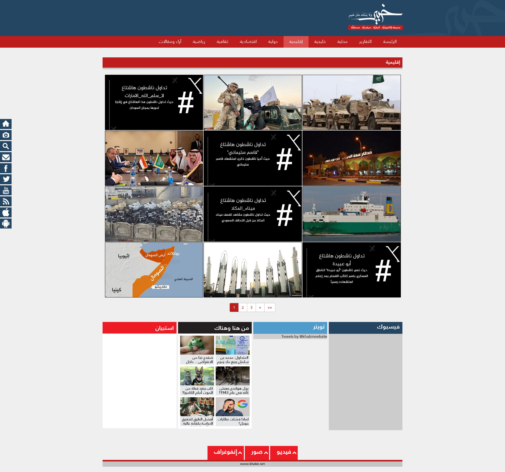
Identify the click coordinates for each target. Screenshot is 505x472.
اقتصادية (248, 41)
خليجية (320, 41)
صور (256, 451)
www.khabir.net (252, 463)
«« (270, 307)
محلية (342, 41)
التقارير (365, 41)
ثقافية (222, 41)
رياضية (199, 41)
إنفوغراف (225, 451)
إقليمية (296, 41)
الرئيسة (390, 41)
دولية (273, 41)
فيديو (284, 451)
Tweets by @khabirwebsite (304, 336)
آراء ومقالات (170, 41)
